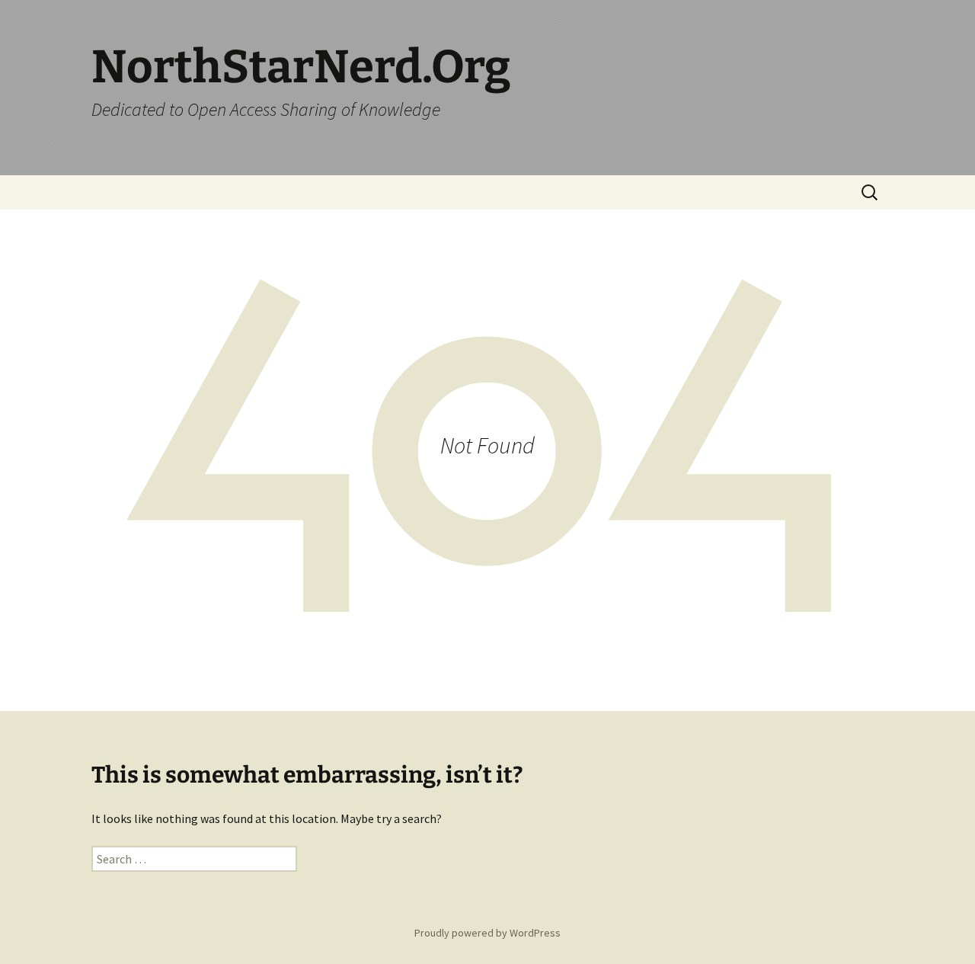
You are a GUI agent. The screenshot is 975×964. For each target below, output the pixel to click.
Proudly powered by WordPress (487, 933)
